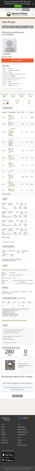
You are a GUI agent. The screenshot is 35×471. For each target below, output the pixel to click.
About (19, 442)
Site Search (4, 440)
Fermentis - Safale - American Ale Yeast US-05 (14, 270)
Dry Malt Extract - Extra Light (12, 130)
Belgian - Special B (12, 190)
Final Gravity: (13, 94)
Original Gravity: (4, 94)
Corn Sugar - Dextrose (11, 140)
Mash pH (17, 100)
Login (17, 9)
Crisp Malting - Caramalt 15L (11, 150)
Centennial (11, 222)
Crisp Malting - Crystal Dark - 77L (12, 165)
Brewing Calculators (23, 432)
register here (19, 389)
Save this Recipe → (17, 60)
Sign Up (18, 6)
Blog (2, 429)
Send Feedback (25, 467)
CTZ (9, 213)
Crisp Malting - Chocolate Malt (11, 177)
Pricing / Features (22, 445)
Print (31, 27)
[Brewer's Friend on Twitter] (24, 418)
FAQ (2, 434)
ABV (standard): (22, 94)
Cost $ (29, 100)
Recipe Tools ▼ (8, 27)
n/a (29, 102)
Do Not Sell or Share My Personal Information (20, 469)
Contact (20, 440)
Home (3, 427)
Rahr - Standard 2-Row (12, 124)
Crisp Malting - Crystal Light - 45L (12, 158)
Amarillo (10, 230)
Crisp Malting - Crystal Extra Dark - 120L (12, 184)
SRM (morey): (6, 100)
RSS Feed (7, 469)
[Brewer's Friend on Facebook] (22, 418)
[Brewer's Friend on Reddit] (27, 418)
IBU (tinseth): (31, 94)
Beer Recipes (4, 442)
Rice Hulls (11, 171)
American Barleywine (14, 70)
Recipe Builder (21, 427)
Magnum (10, 205)
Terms (31, 467)
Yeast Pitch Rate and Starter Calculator (25, 283)
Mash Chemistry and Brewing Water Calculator (14, 320)
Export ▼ (22, 27)
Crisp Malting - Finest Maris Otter (12, 117)
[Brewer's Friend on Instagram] (19, 418)
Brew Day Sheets (22, 429)
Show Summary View (8, 242)
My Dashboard (22, 434)
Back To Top (17, 396)
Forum (3, 432)
